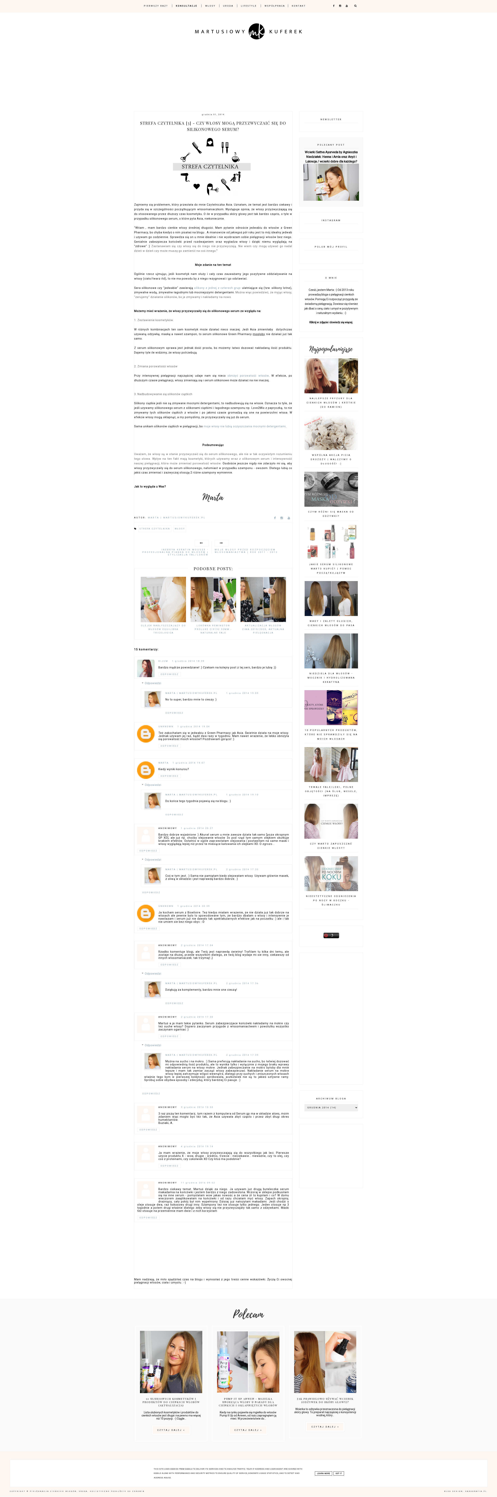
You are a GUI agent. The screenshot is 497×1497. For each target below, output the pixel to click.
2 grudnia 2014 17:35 (242, 869)
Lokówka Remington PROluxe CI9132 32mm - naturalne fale (213, 629)
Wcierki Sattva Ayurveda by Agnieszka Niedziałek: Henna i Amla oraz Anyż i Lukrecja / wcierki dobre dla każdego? (331, 156)
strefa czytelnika (154, 528)
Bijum (163, 661)
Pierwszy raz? (156, 6)
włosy (180, 528)
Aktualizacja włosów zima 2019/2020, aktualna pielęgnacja (263, 629)
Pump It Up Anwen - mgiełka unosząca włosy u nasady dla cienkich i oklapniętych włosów (248, 1402)
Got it (339, 1473)
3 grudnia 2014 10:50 (197, 1107)
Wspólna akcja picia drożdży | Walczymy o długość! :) (331, 459)
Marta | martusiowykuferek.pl (191, 693)
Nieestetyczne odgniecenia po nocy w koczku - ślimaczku (331, 900)
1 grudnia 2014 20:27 (197, 828)
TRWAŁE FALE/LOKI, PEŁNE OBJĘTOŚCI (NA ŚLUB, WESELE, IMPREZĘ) (331, 791)
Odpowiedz (170, 674)
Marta (163, 763)
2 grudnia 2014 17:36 (242, 983)
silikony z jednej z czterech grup (217, 287)
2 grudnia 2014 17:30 (197, 1017)
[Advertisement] (248, 72)
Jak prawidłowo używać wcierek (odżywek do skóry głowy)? (325, 1400)
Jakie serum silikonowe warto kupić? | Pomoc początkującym (331, 568)
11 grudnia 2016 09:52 (198, 1183)
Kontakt (299, 6)
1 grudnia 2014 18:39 (188, 661)
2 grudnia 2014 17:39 (242, 1055)
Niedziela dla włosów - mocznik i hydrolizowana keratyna (331, 677)
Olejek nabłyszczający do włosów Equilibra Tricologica (163, 629)
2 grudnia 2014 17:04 (197, 945)
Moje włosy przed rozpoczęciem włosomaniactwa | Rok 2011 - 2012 (246, 550)
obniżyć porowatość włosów (248, 375)
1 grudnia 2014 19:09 (242, 693)
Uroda (228, 6)
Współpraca (275, 6)
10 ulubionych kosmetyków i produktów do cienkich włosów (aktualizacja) (171, 1402)
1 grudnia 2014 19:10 (242, 794)
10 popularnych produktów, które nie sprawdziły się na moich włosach (331, 734)
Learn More (323, 1473)
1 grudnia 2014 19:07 (189, 763)
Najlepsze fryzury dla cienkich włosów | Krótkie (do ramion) (331, 402)
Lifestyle (249, 6)
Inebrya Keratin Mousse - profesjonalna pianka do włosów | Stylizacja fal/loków (175, 552)
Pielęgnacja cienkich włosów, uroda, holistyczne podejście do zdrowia (87, 1491)
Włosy (210, 6)
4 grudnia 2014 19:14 (197, 1146)
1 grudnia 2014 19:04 (193, 726)
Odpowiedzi (153, 683)
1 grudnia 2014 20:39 (193, 906)
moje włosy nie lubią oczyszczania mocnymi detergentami (245, 426)
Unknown (166, 726)
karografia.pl (476, 1491)
